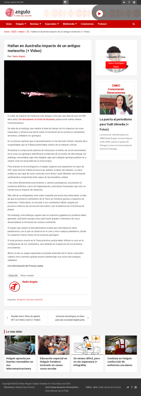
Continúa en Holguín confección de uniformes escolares (119, 362)
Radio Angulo (19, 56)
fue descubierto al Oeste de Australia (37, 119)
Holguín (20, 24)
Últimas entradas (27, 275)
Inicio (9, 24)
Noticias (34, 24)
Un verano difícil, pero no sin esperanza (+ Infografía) (87, 362)
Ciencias (29, 300)
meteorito (38, 300)
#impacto (21, 300)
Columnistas (87, 24)
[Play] (99, 13)
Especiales (50, 24)
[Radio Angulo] (14, 283)
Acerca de (13, 275)
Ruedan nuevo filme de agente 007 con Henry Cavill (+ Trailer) (25, 318)
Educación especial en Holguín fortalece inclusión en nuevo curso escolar (53, 363)
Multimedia (68, 24)
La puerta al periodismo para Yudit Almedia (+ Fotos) (116, 124)
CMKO (116, 85)
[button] (103, 57)
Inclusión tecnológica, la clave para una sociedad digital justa (69, 318)
